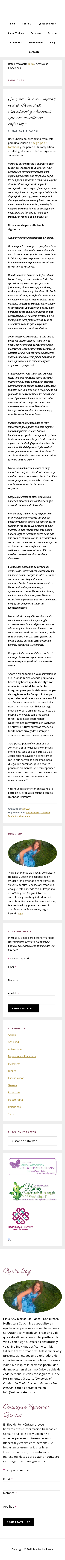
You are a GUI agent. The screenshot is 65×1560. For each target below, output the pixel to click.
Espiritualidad (16, 1078)
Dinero (12, 1071)
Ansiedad (13, 1042)
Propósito (14, 1092)
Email (12, 967)
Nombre (14, 980)
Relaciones (14, 1107)
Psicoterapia (15, 1099)
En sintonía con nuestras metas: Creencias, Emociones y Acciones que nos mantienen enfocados (31, 112)
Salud (11, 1114)
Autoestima (15, 1049)
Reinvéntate (32, 9)
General (26, 808)
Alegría (12, 1034)
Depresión (14, 1063)
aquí (20, 913)
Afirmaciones (32, 812)
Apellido (14, 993)
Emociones (24, 816)
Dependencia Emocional (22, 1056)
